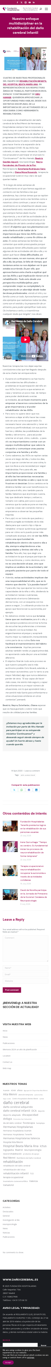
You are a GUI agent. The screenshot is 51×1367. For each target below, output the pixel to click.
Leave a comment (32, 771)
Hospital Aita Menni (13, 1142)
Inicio (5, 1030)
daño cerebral (16, 1102)
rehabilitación (13, 1162)
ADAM (13, 1090)
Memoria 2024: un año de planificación (20, 1049)
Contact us (7, 1062)
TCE (32, 1173)
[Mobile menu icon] (46, 9)
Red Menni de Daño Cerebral (29, 1158)
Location (6, 1055)
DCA (34, 1110)
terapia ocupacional (13, 1177)
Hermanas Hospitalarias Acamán (17, 1130)
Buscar (43, 1345)
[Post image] (10, 826)
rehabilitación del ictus (14, 1169)
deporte (41, 1111)
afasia (19, 1090)
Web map (7, 1068)
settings (30, 1357)
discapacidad (30, 1114)
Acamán (6, 1090)
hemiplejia (40, 1123)
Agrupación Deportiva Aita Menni (36, 1090)
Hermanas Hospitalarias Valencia (21, 1138)
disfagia (7, 1118)
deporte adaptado (12, 1115)
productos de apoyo (31, 1154)
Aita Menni (10, 1094)
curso (41, 1098)
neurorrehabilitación (12, 1153)
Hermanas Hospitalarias (18, 1127)
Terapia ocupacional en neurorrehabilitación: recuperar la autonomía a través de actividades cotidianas (33, 873)
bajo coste (7, 1099)
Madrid (19, 1149)
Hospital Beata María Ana (20, 1146)
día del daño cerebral (12, 1123)
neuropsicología (32, 1149)
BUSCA (6, 1340)
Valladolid (8, 1185)
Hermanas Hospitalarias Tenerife (17, 1134)
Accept (8, 1362)
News (5, 1037)
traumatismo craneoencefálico (15, 1181)
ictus (43, 1146)
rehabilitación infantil (16, 1173)
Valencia (33, 1181)
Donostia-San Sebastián (22, 1119)
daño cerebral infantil (28, 775)
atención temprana (25, 1095)
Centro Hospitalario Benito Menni (25, 1098)
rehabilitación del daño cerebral (16, 1165)
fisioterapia (29, 1122)
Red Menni (9, 1157)
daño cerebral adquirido (18, 1106)
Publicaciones (9, 1043)
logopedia (8, 1149)
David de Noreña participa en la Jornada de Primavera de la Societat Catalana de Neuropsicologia (33, 895)
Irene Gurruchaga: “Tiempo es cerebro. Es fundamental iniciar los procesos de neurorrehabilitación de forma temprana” (34, 849)
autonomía (38, 1095)
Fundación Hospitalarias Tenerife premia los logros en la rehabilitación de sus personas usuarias (33, 827)
